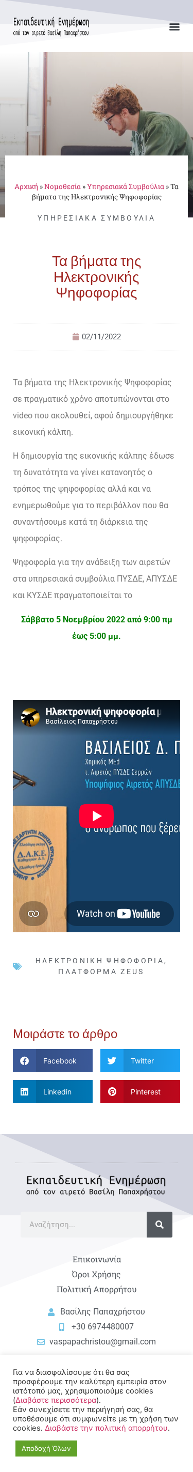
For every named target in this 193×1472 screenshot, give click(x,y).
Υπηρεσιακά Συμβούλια (125, 186)
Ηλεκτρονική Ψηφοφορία (100, 961)
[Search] (159, 1225)
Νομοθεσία (62, 186)
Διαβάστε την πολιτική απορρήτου (106, 1428)
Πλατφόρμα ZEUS (101, 971)
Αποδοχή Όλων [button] (46, 1448)
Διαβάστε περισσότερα (55, 1400)
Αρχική (26, 186)
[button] (174, 26)
